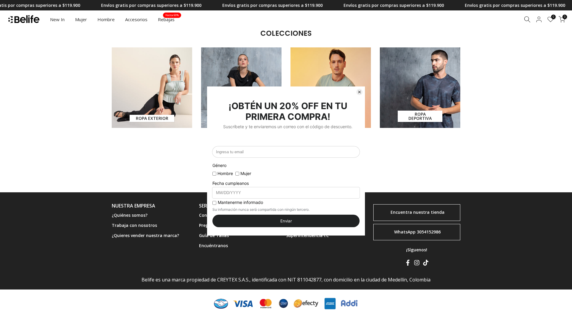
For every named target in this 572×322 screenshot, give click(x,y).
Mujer (81, 19)
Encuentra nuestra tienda (417, 212)
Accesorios (136, 19)
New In (57, 19)
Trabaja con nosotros (134, 225)
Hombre (106, 19)
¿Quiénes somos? (129, 215)
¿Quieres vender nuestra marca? (145, 235)
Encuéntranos (213, 245)
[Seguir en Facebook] (408, 263)
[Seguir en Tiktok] (426, 263)
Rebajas (168, 19)
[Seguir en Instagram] (417, 263)
